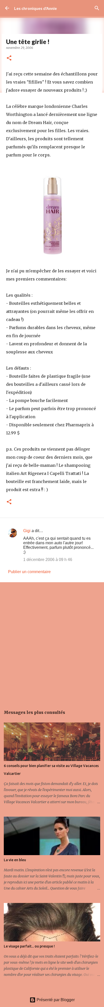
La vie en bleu (15, 860)
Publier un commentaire (29, 572)
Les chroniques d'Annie (35, 8)
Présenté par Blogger (55, 1000)
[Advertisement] (52, 642)
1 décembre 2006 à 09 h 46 (47, 559)
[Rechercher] (97, 8)
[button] (9, 58)
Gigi (27, 531)
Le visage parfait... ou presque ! (29, 946)
